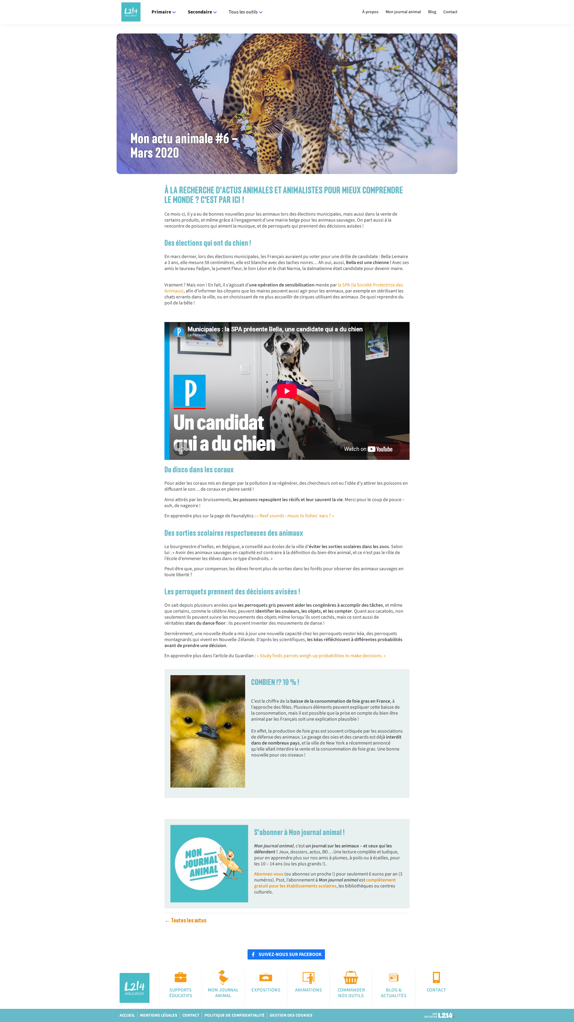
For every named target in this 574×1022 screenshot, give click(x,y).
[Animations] (308, 977)
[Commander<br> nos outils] (351, 977)
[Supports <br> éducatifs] (180, 977)
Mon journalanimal (223, 993)
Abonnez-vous (269, 874)
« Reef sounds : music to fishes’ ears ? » (295, 515)
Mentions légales (158, 1015)
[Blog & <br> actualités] (393, 977)
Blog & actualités (394, 993)
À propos (370, 12)
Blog (432, 12)
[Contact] (436, 977)
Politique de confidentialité (234, 1015)
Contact (450, 12)
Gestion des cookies (291, 1015)
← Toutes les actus (185, 920)
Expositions (265, 990)
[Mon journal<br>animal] (223, 977)
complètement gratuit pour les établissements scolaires (325, 883)
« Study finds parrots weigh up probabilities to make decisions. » (321, 655)
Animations (308, 990)
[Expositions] (265, 977)
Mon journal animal (403, 12)
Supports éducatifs (180, 993)
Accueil (127, 1015)
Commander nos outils (351, 993)
